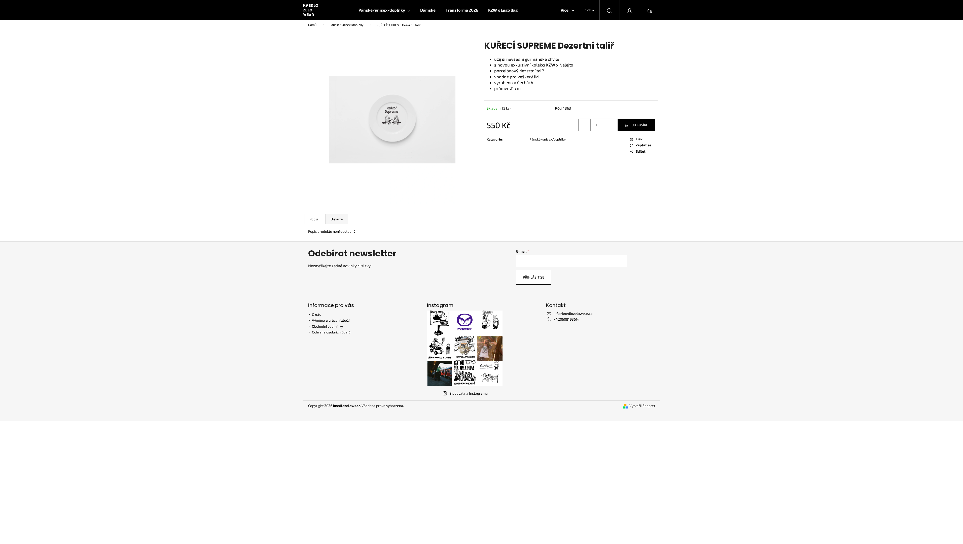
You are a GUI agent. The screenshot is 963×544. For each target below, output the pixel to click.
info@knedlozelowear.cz (573, 313)
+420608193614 (567, 319)
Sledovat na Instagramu (468, 393)
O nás (316, 314)
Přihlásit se (533, 277)
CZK (588, 10)
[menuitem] (384, 10)
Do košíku (639, 125)
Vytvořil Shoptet (642, 405)
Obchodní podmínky (327, 326)
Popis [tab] (313, 219)
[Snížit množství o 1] (585, 125)
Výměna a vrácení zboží (330, 320)
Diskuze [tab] (337, 219)
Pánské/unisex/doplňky (547, 139)
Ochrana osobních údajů (331, 332)
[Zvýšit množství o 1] (609, 125)
